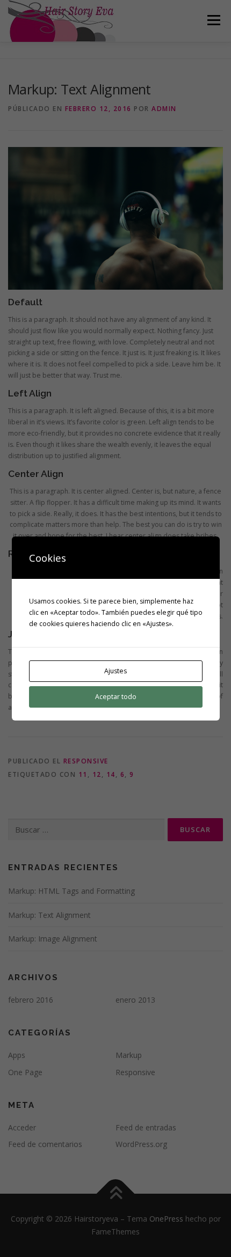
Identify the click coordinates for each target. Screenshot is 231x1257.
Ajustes (115, 670)
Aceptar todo (115, 696)
